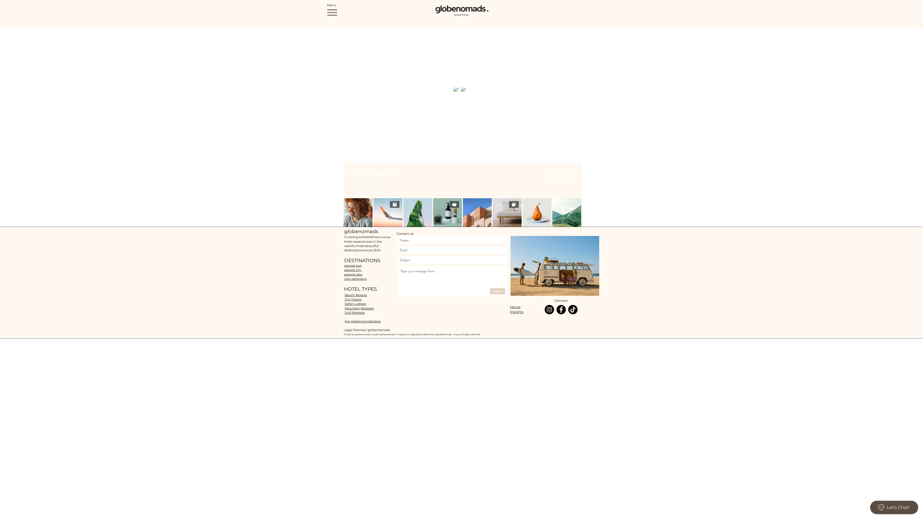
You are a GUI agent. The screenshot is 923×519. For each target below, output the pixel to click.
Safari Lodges (355, 304)
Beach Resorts (356, 295)
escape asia (353, 274)
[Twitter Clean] (448, 87)
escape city (353, 270)
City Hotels (353, 299)
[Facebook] (561, 309)
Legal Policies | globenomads (367, 330)
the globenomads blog (363, 321)
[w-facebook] (456, 90)
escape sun (353, 265)
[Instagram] (549, 309)
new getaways (355, 279)
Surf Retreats (355, 313)
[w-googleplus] (463, 90)
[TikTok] (573, 309)
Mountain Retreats (359, 308)
